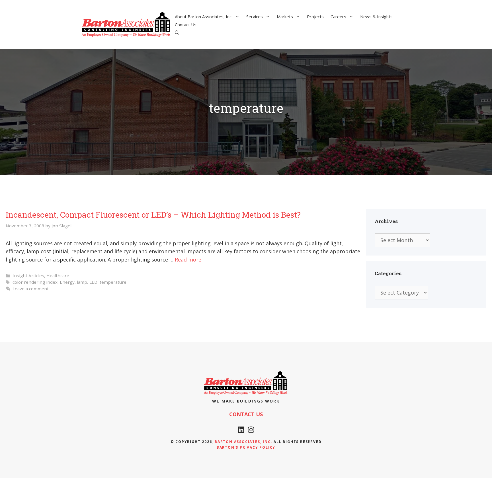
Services (254, 16)
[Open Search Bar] (177, 32)
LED (93, 282)
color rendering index (35, 282)
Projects (315, 16)
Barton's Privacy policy (246, 447)
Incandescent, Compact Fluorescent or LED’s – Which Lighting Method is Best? (153, 214)
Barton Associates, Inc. (243, 441)
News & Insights (376, 16)
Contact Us (185, 24)
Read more (188, 259)
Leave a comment (31, 288)
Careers (338, 16)
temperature (113, 282)
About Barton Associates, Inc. (203, 16)
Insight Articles (28, 275)
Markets (285, 16)
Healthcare (57, 275)
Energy (67, 282)
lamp (82, 282)
